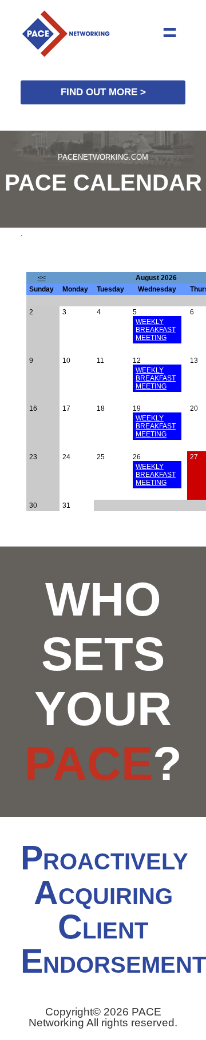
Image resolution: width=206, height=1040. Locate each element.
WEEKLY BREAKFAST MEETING (156, 330)
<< (42, 278)
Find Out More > (103, 92)
